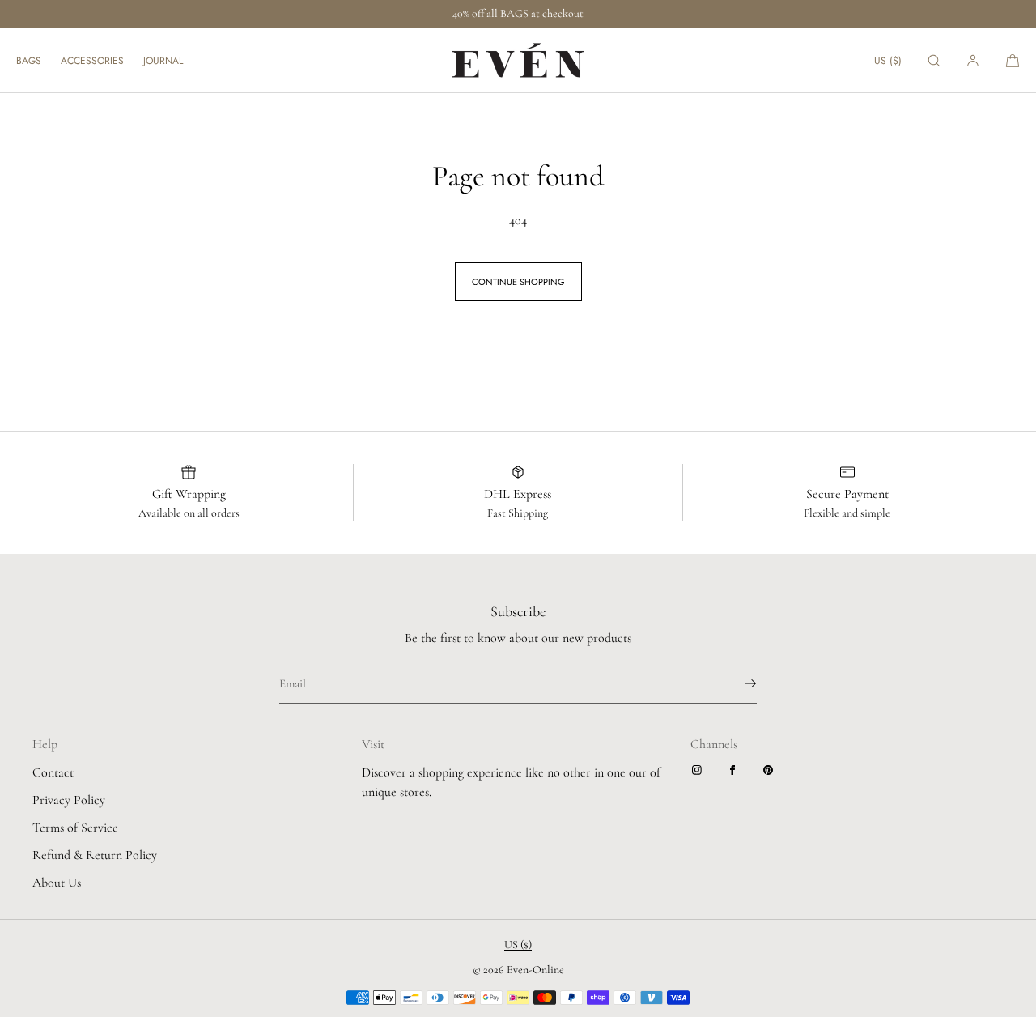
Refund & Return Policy (94, 855)
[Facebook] (736, 770)
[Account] (973, 60)
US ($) (888, 60)
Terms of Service (75, 827)
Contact (53, 772)
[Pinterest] (771, 770)
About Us (56, 882)
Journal (163, 60)
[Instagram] (700, 770)
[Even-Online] (518, 60)
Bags (28, 60)
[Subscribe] (736, 683)
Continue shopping (518, 281)
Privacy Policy (68, 800)
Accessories (92, 60)
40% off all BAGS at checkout (518, 13)
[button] (934, 60)
